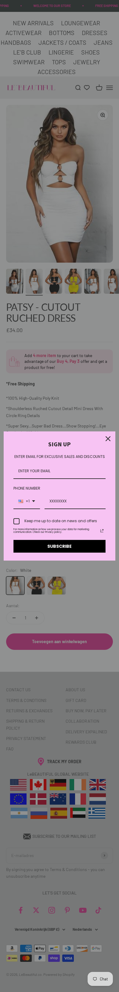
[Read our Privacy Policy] (102, 530)
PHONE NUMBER (26, 488)
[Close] (108, 438)
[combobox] (26, 501)
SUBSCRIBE (59, 546)
